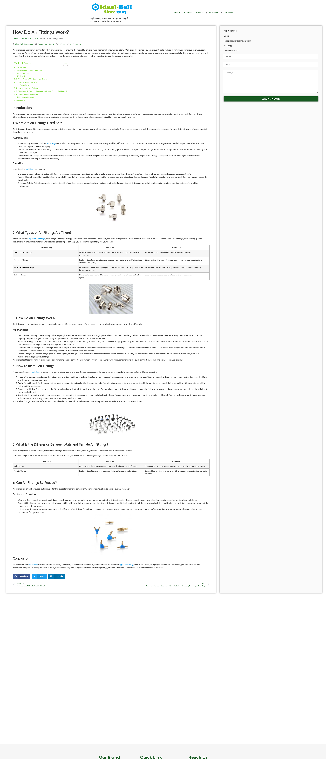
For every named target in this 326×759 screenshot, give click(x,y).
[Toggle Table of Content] (64, 64)
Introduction (21, 67)
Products (199, 12)
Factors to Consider (26, 97)
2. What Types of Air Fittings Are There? (31, 79)
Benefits (23, 76)
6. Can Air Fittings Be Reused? (27, 94)
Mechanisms (24, 85)
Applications (24, 73)
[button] (21, 576)
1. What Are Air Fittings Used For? (29, 70)
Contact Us (229, 12)
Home (177, 12)
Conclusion (20, 100)
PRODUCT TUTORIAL (29, 38)
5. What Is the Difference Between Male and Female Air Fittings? (41, 91)
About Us (188, 12)
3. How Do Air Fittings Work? (27, 82)
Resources (213, 12)
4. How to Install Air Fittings (27, 88)
